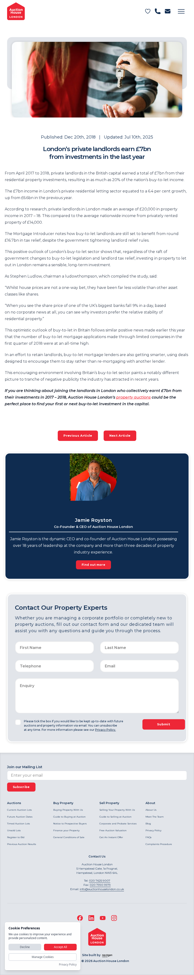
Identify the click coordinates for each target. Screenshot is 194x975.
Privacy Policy (153, 830)
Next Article (120, 435)
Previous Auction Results (21, 844)
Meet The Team (155, 816)
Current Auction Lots (19, 809)
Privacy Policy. (105, 729)
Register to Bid (15, 837)
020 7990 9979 (100, 885)
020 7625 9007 (99, 880)
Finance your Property (66, 830)
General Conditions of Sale (68, 837)
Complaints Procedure (159, 844)
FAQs (148, 837)
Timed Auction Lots (18, 823)
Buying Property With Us (68, 809)
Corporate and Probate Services (118, 823)
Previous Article (77, 435)
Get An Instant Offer (111, 837)
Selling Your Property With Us (117, 809)
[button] (181, 11)
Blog (148, 823)
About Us (151, 809)
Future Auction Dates (19, 816)
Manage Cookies (43, 957)
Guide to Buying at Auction (69, 816)
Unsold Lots (14, 830)
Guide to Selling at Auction (115, 816)
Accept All (60, 947)
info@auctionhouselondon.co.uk (102, 889)
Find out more (93, 564)
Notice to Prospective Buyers (70, 823)
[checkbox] (18, 722)
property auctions (133, 397)
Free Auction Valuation (113, 830)
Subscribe (21, 787)
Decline (25, 947)
